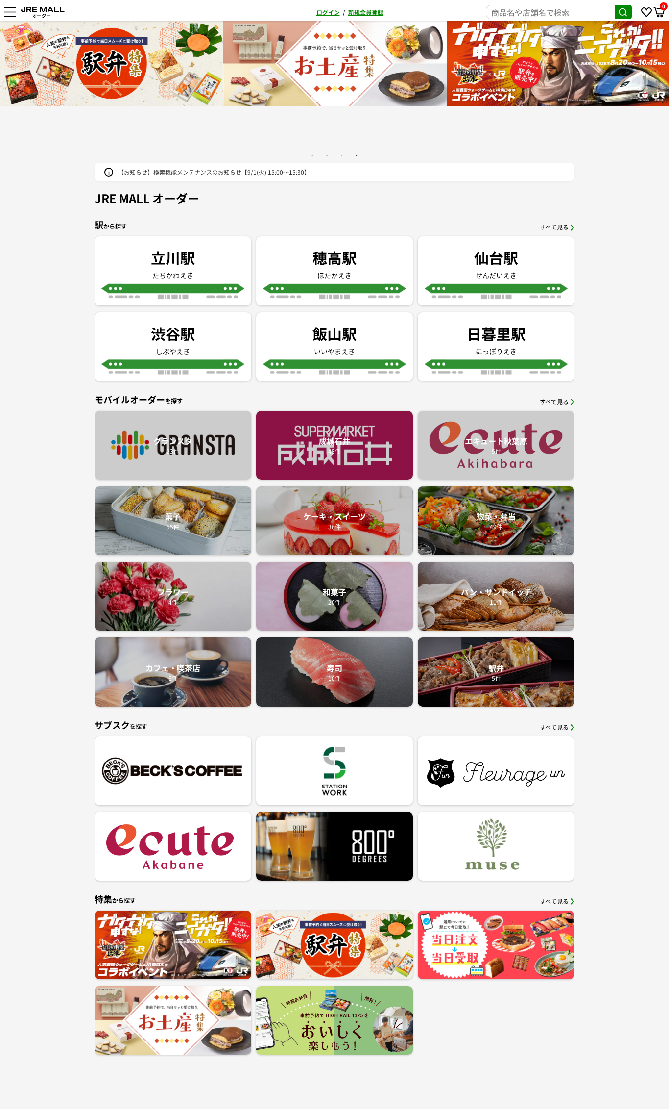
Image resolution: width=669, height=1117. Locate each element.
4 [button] (356, 155)
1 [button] (312, 155)
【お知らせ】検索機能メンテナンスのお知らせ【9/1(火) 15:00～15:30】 (214, 172)
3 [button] (342, 155)
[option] (335, 63)
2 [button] (327, 155)
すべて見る (554, 227)
